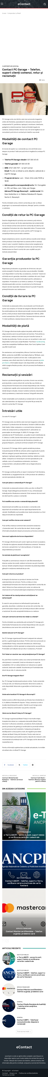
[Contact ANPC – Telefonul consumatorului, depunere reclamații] (8, 1021)
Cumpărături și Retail (14, 13)
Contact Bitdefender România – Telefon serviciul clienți (12, 779)
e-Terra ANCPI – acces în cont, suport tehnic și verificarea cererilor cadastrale (24, 836)
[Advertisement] (24, 39)
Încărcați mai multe (23, 1031)
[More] (32, 765)
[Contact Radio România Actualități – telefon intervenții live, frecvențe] (8, 1005)
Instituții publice (24, 832)
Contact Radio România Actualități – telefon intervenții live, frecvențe (31, 1006)
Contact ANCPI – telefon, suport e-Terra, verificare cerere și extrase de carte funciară (24, 883)
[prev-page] (3, 940)
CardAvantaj (40, 342)
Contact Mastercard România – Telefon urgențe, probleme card (24, 932)
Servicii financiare (23, 928)
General (20, 1001)
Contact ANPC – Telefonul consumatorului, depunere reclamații (28, 1022)
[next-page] (7, 940)
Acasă (4, 13)
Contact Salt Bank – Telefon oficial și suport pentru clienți (37, 779)
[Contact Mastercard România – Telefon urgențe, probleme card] (24, 913)
